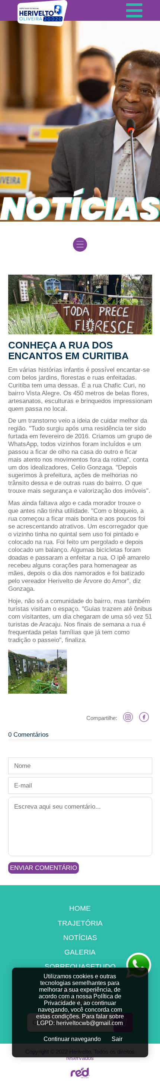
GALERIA (80, 952)
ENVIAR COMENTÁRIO (43, 867)
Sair (117, 1039)
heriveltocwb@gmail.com (89, 1023)
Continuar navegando (72, 1039)
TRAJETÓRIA (80, 923)
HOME (80, 908)
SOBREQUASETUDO (80, 966)
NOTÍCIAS (80, 937)
